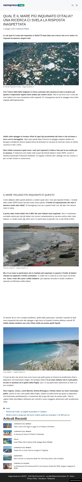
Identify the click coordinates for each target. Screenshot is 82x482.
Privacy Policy (32, 478)
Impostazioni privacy (75, 480)
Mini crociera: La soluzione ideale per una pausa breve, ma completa (39, 458)
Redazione (51, 478)
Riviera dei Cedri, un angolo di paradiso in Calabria (26, 412)
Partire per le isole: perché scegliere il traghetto (31, 450)
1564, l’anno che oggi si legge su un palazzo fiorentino (34, 427)
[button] (72, 5)
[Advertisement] (41, 119)
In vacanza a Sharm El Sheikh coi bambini (29, 434)
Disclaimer (42, 478)
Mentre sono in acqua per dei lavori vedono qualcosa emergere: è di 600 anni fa (38, 415)
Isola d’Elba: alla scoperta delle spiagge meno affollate (33, 442)
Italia (8, 408)
